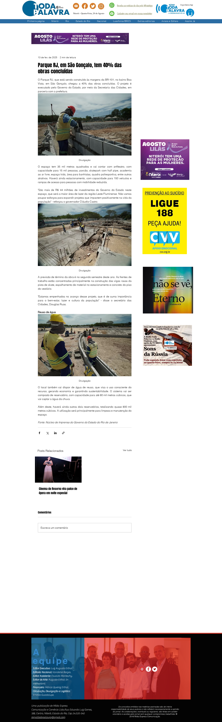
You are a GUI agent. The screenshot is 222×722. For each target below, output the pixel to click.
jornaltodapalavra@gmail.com (48, 717)
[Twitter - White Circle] (154, 669)
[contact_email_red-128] (142, 669)
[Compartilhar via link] (63, 432)
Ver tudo (127, 450)
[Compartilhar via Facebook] (39, 432)
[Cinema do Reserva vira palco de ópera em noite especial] (58, 470)
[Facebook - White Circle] (148, 669)
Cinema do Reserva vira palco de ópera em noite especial (58, 491)
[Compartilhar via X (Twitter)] (47, 432)
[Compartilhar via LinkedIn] (55, 432)
